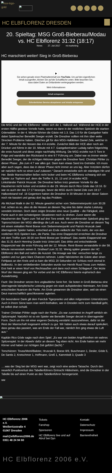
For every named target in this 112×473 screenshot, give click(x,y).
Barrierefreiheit (89, 435)
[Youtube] (80, 8)
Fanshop (44, 424)
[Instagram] (87, 8)
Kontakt (84, 419)
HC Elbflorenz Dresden (36, 23)
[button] (108, 8)
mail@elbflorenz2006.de (18, 436)
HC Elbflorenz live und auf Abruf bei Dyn (54, 437)
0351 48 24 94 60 (13, 440)
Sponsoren (45, 430)
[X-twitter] (94, 8)
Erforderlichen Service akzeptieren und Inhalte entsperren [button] (56, 102)
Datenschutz (87, 424)
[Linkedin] (100, 8)
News (39, 46)
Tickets (43, 419)
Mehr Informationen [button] (56, 87)
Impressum (87, 430)
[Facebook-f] (73, 8)
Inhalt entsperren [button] (56, 94)
